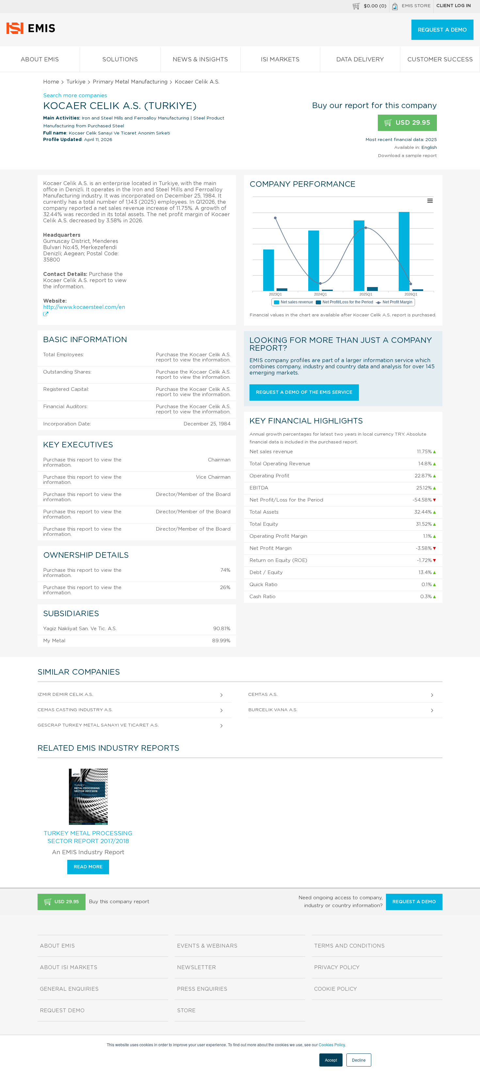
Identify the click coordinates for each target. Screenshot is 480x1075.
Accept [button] (331, 1060)
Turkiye (76, 82)
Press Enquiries (202, 989)
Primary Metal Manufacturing (130, 82)
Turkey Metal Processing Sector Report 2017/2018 (88, 837)
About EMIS (40, 60)
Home (51, 82)
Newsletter (196, 967)
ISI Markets (280, 60)
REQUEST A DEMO (442, 30)
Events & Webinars (207, 946)
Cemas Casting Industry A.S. (75, 710)
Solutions (120, 60)
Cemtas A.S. (263, 694)
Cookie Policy (335, 989)
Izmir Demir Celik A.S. (65, 694)
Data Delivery (360, 60)
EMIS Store (416, 6)
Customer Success (440, 60)
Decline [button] (359, 1060)
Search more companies (75, 95)
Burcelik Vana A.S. (272, 710)
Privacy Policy (337, 967)
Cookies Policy (332, 1044)
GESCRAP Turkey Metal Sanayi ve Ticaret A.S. (98, 725)
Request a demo (414, 902)
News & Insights (200, 60)
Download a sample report (407, 155)
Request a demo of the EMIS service (304, 392)
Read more (88, 867)
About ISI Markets (68, 967)
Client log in (453, 6)
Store (186, 1010)
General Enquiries (69, 989)
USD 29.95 (411, 123)
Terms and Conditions (349, 946)
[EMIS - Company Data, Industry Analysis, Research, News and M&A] (32, 33)
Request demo (62, 1010)
